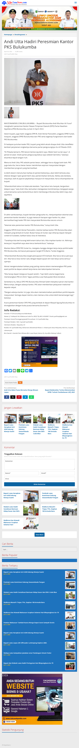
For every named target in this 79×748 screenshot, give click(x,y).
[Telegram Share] (25, 397)
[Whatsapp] (31, 397)
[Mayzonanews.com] (14, 3)
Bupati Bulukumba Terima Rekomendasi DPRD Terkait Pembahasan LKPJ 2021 (60, 390)
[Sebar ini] (6, 397)
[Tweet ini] (12, 397)
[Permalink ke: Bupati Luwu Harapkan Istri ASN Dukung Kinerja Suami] (10, 418)
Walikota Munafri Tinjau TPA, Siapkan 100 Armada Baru (53, 429)
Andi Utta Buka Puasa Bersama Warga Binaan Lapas (21, 390)
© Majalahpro (6, 745)
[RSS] (20, 382)
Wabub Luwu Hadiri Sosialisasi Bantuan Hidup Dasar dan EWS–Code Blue (39, 429)
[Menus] (75, 3)
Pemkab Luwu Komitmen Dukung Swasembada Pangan (24, 429)
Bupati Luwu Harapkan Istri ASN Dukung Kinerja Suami (12, 495)
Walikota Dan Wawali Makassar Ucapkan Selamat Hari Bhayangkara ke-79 (67, 431)
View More (39, 535)
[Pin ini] (19, 397)
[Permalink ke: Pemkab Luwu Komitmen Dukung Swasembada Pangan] (25, 418)
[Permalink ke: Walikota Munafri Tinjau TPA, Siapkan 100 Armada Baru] (54, 418)
